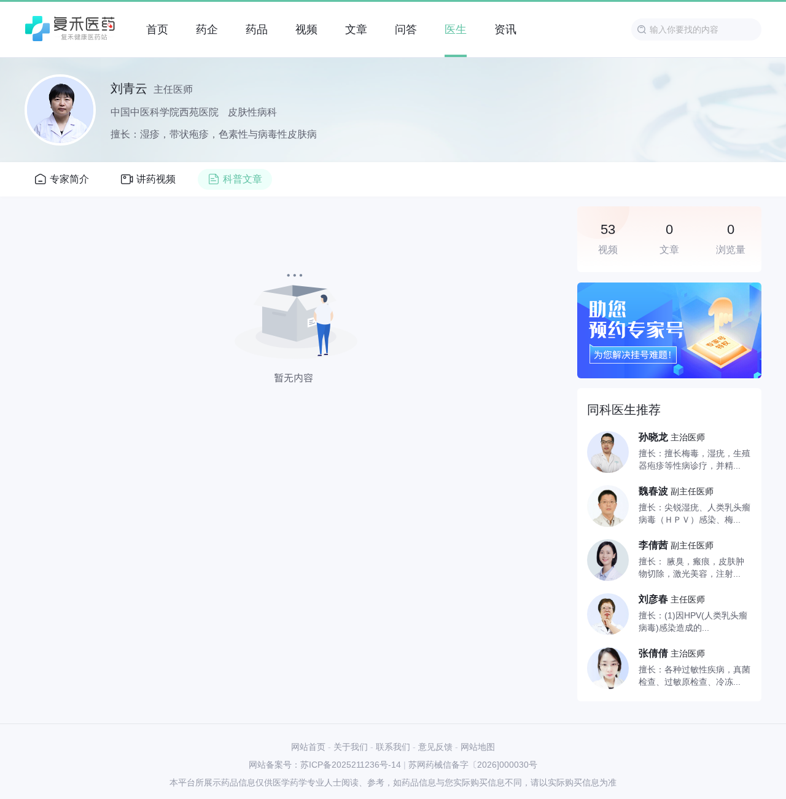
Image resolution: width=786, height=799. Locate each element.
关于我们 (350, 747)
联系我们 (393, 747)
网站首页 (308, 747)
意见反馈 (435, 747)
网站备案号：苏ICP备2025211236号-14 (325, 765)
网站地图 (478, 747)
